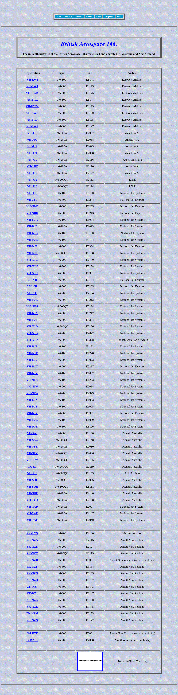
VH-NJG (32, 259)
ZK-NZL (32, 606)
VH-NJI (32, 279)
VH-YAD (32, 506)
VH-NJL (32, 299)
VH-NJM (32, 306)
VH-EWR (32, 119)
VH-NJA (32, 219)
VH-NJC (32, 226)
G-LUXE (32, 633)
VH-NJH (32, 266)
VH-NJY (32, 406)
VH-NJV (32, 373)
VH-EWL (32, 99)
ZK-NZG (32, 573)
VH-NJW (32, 379)
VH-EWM (32, 106)
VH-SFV (32, 453)
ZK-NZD (32, 560)
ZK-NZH (32, 580)
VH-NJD (32, 233)
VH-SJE (32, 473)
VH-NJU (32, 359)
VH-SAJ (32, 433)
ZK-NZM (32, 613)
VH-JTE (32, 199)
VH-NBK (32, 206)
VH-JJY (32, 179)
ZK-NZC (32, 553)
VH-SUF (32, 493)
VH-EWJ (32, 86)
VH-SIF (32, 466)
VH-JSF (32, 193)
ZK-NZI (32, 586)
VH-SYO (32, 500)
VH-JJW (32, 166)
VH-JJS (32, 146)
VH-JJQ (32, 139)
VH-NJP (32, 319)
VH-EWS (32, 126)
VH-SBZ (32, 446)
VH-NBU (32, 213)
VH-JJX (32, 173)
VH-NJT (32, 353)
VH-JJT (32, 153)
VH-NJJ (32, 293)
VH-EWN (32, 113)
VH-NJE (32, 239)
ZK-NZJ (32, 593)
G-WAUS (32, 640)
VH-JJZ (32, 186)
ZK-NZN (32, 620)
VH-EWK (32, 93)
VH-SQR (32, 486)
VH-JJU (32, 159)
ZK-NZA (32, 540)
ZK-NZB (32, 546)
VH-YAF (32, 520)
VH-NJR (32, 346)
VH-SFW (32, 459)
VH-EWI (32, 79)
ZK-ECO (32, 533)
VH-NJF (32, 253)
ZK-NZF (32, 566)
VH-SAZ (32, 439)
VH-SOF (32, 479)
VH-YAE (32, 513)
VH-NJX (32, 399)
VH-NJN (32, 313)
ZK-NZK (32, 600)
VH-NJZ (32, 419)
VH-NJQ (32, 326)
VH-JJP (32, 133)
